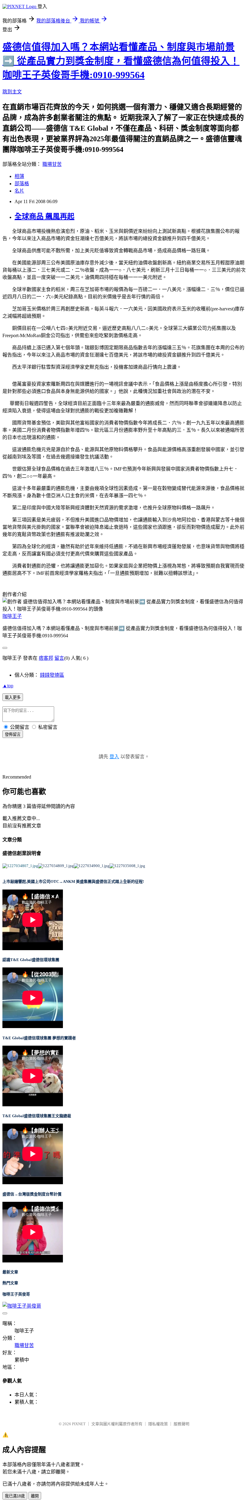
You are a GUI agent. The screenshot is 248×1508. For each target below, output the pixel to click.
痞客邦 (46, 658)
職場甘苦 (52, 164)
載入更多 (13, 697)
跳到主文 (12, 91)
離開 (35, 1496)
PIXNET (79, 1424)
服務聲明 (181, 1424)
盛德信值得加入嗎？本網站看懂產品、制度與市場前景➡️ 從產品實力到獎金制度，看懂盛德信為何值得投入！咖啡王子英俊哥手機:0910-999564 (121, 61)
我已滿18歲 (15, 1496)
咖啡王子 (12, 616)
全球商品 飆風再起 (44, 216)
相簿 (19, 176)
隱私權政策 (158, 1424)
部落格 (22, 183)
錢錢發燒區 (52, 675)
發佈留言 (13, 734)
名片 (19, 190)
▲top (7, 685)
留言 (59, 658)
